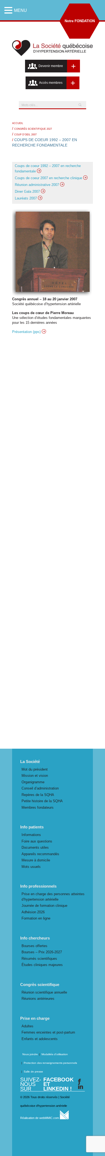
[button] (9, 10)
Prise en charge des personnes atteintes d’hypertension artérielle (53, 896)
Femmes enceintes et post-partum (48, 1032)
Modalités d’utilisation (54, 1054)
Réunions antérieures (38, 999)
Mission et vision (35, 776)
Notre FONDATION (80, 21)
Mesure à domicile (36, 860)
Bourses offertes (34, 946)
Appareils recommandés (40, 854)
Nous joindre (30, 1054)
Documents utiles (35, 847)
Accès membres (50, 83)
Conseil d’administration (40, 788)
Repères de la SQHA (38, 795)
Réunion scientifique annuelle (44, 992)
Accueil (17, 123)
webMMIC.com (49, 1118)
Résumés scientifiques (39, 959)
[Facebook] (79, 1081)
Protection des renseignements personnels (50, 1062)
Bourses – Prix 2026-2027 (42, 952)
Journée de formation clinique (44, 906)
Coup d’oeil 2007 (25, 134)
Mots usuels (31, 867)
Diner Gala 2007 (28, 191)
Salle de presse (33, 1071)
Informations (31, 835)
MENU (20, 10)
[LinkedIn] (80, 1086)
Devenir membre (50, 66)
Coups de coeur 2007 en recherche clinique (49, 178)
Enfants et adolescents (40, 1039)
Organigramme (33, 782)
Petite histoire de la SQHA (42, 801)
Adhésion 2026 (33, 912)
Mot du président (35, 769)
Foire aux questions (37, 841)
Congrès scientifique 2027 (33, 129)
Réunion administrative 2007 (37, 185)
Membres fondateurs (38, 807)
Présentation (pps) (27, 332)
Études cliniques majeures (42, 965)
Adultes (27, 1026)
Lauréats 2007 (26, 198)
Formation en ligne (36, 918)
